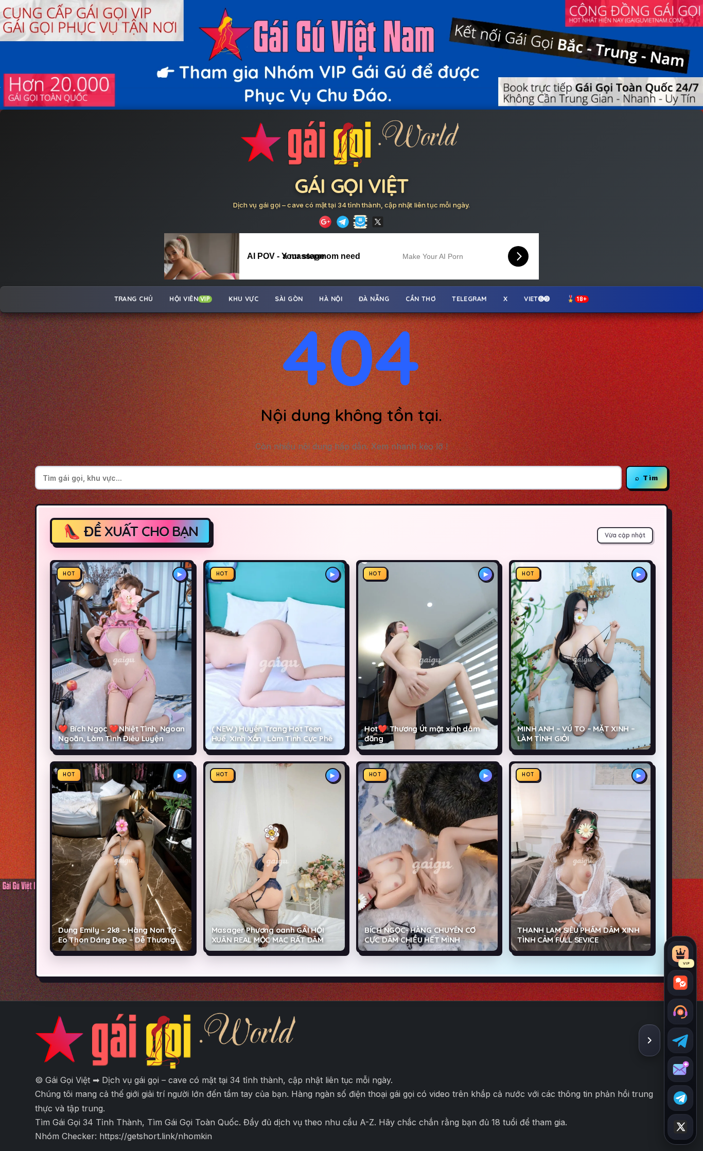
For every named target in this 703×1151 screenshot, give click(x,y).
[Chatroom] (680, 983)
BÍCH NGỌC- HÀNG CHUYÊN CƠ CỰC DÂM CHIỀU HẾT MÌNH (420, 935)
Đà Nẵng (374, 298)
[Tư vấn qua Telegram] (680, 1040)
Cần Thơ (420, 298)
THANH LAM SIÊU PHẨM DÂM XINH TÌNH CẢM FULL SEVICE (578, 935)
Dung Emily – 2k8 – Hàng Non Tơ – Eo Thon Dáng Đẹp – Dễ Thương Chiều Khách (120, 935)
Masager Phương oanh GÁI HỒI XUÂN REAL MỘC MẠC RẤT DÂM (268, 935)
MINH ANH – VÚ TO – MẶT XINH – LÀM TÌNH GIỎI (576, 733)
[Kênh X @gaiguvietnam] (680, 1127)
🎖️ (577, 298)
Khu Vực (243, 298)
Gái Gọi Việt (351, 185)
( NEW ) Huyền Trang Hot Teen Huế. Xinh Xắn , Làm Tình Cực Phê (272, 733)
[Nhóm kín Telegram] (680, 1098)
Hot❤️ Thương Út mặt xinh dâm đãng (422, 733)
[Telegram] (343, 222)
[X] (378, 222)
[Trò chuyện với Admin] (680, 1011)
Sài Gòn (289, 298)
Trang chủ (133, 298)
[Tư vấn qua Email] (680, 1069)
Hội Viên (189, 298)
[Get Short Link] (325, 222)
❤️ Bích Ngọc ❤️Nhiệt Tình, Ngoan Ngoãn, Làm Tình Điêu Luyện (121, 733)
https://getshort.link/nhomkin (155, 1136)
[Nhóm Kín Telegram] (360, 222)
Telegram (469, 298)
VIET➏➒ (537, 298)
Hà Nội (330, 298)
